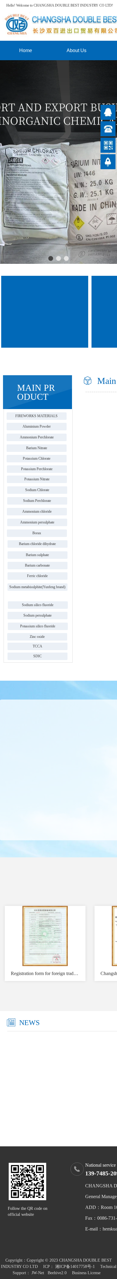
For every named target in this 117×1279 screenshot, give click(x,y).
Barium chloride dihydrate (37, 544)
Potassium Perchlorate (36, 469)
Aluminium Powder (36, 426)
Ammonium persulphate (37, 522)
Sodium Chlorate (37, 490)
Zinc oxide (37, 637)
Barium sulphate (37, 555)
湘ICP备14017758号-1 (75, 1266)
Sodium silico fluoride (37, 605)
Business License (86, 1273)
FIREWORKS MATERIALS (36, 416)
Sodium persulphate (37, 615)
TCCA (37, 646)
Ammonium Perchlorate (37, 437)
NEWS (29, 1023)
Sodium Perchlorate (37, 501)
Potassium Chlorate (36, 458)
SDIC (37, 656)
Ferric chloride (37, 576)
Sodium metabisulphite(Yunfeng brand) (37, 587)
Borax (36, 533)
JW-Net (38, 1273)
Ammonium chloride (37, 511)
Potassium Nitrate (37, 479)
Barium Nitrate (36, 448)
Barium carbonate (37, 565)
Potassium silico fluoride (37, 626)
